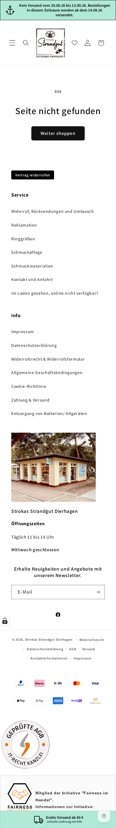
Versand (88, 649)
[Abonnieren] (97, 592)
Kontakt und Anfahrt (32, 279)
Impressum (22, 331)
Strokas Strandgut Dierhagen (49, 639)
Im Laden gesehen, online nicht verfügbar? (55, 293)
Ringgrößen (23, 238)
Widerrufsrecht (91, 640)
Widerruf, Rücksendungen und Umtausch (52, 211)
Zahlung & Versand (30, 400)
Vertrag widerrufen (32, 174)
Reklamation (24, 225)
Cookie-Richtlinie (28, 386)
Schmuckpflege (27, 252)
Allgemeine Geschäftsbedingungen (46, 372)
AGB (72, 649)
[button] (12, 43)
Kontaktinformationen (48, 658)
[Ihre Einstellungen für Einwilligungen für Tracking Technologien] (5, 621)
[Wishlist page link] (74, 43)
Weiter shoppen (58, 133)
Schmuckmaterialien (32, 266)
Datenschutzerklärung (34, 345)
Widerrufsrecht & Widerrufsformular (48, 359)
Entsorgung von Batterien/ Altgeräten (49, 413)
